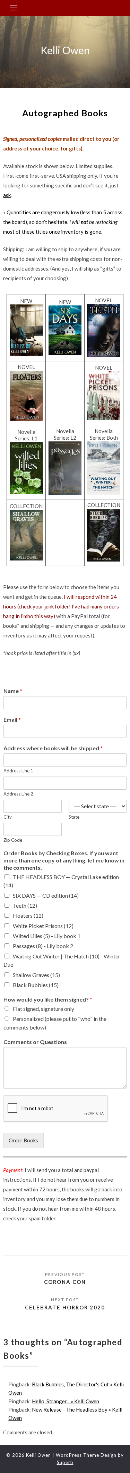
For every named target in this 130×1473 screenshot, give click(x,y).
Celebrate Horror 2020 (65, 1307)
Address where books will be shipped (53, 748)
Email (12, 719)
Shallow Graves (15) (36, 975)
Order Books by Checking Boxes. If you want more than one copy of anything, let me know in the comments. (63, 860)
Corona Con (65, 1282)
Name (12, 690)
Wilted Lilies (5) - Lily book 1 (46, 936)
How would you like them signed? (47, 999)
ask (7, 195)
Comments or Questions (35, 1041)
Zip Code (12, 840)
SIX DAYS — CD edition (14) (46, 895)
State (74, 817)
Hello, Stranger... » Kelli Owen (65, 1401)
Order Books (23, 1140)
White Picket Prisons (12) (43, 926)
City (7, 817)
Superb (65, 1462)
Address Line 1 (18, 770)
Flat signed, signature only (43, 1008)
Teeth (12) (25, 905)
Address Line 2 (18, 794)
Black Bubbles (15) (36, 985)
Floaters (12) (28, 915)
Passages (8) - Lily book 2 (43, 946)
